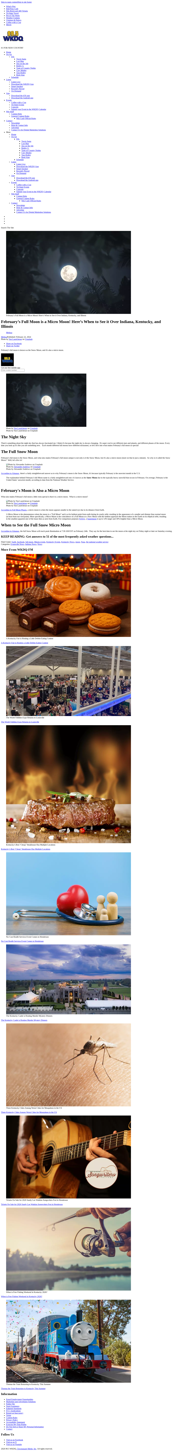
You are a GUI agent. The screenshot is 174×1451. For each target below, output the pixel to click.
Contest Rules (11, 1418)
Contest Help (16, 114)
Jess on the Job (22, 63)
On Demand (16, 91)
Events (9, 100)
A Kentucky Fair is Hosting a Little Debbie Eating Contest (24, 643)
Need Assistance (12, 1406)
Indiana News (30, 544)
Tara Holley (21, 73)
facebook (20, 542)
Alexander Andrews (22, 467)
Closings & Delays (13, 20)
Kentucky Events (53, 542)
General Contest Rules (20, 116)
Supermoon (92, 519)
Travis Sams (21, 59)
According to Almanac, (10, 473)
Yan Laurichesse (15, 339)
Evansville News (17, 544)
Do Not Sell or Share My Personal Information (25, 1427)
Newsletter (15, 123)
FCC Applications (13, 1411)
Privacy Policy (12, 1420)
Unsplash (28, 339)
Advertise (15, 128)
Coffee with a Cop (13, 22)
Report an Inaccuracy (14, 1413)
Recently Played (17, 89)
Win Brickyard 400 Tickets (17, 11)
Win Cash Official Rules (26, 118)
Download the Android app (22, 98)
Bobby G (20, 66)
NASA (82, 519)
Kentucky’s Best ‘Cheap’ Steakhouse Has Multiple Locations (25, 849)
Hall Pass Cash (12, 9)
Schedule (15, 77)
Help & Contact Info (19, 125)
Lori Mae (20, 61)
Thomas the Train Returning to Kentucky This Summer (23, 1388)
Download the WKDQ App (22, 84)
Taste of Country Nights (26, 68)
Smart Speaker (17, 86)
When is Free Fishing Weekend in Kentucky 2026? (21, 1296)
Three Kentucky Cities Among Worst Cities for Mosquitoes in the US (29, 1112)
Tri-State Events (17, 105)
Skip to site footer (25, 2)
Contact (9, 121)
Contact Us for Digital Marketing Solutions (28, 130)
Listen (8, 80)
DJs (12, 57)
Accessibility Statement (15, 1422)
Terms (8, 1415)
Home (8, 52)
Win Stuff (10, 112)
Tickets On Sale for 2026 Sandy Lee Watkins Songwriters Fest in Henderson (32, 1204)
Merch (8, 25)
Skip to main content (9, 2)
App (8, 93)
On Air (9, 54)
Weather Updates (13, 18)
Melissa (4, 337)
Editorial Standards (13, 1408)
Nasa (83, 542)
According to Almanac (10, 531)
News (39, 544)
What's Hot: (11, 6)
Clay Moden (21, 70)
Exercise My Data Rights (16, 1424)
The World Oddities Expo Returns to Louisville (20, 722)
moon (77, 542)
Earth (14, 542)
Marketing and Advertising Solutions (21, 1402)
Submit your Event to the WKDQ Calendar (28, 109)
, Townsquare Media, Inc (26, 1449)
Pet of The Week (13, 15)
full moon (29, 542)
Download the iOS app (20, 96)
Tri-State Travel (12, 13)
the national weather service (97, 542)
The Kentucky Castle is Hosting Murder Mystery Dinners (24, 1020)
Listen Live (15, 82)
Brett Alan (20, 75)
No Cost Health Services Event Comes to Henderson (22, 941)
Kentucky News (67, 542)
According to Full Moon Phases (14, 510)
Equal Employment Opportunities (19, 1399)
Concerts (14, 107)
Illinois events (39, 542)
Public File (10, 1404)
